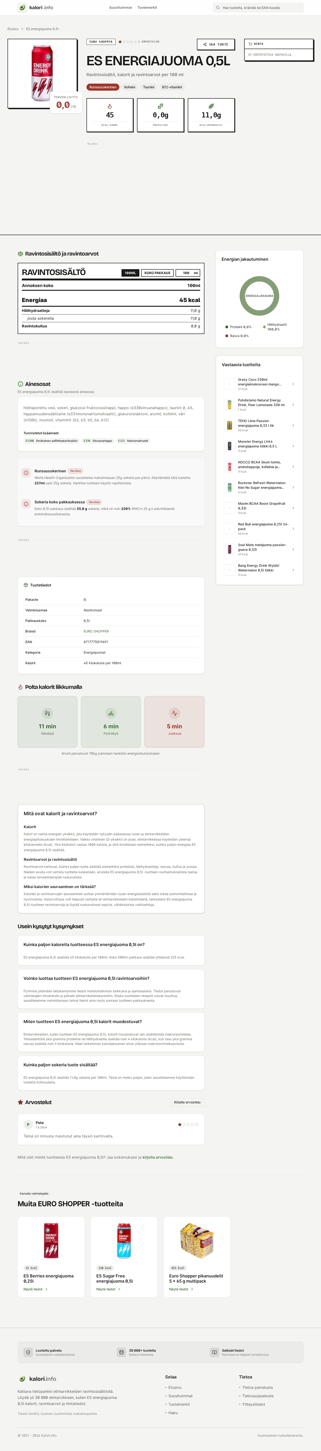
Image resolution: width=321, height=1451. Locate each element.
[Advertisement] (160, 180)
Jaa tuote (219, 44)
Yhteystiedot (253, 1404)
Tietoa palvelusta (257, 1387)
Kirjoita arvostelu (187, 1102)
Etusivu (13, 29)
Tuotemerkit (147, 7)
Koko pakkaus (157, 273)
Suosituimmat (120, 7)
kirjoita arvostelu (158, 1157)
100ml (130, 273)
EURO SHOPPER (96, 631)
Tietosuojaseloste (258, 1395)
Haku (173, 1412)
